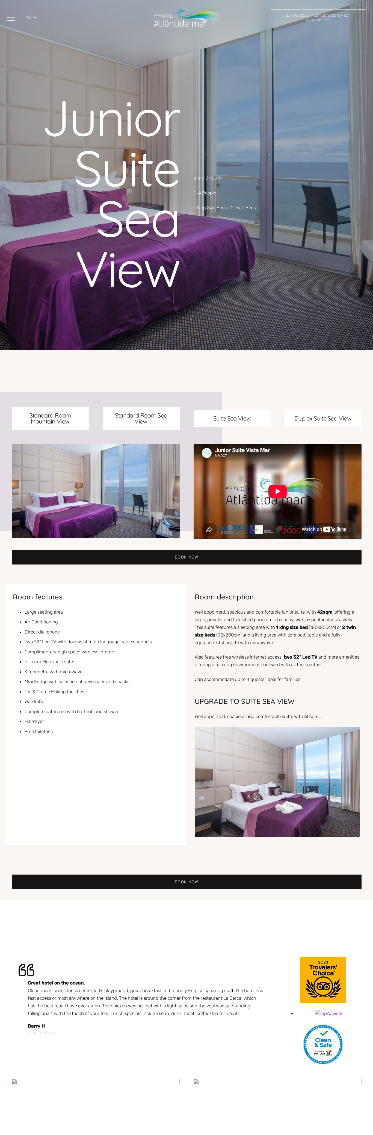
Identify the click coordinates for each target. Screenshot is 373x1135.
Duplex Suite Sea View (322, 418)
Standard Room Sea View (141, 418)
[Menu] (11, 18)
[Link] (186, 17)
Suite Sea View (232, 418)
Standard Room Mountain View (50, 418)
